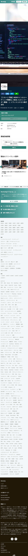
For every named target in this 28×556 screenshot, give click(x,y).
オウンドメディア (4, 306)
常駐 (18, 415)
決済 (11, 408)
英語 (16, 461)
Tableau (2, 458)
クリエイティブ (4, 330)
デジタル (20, 341)
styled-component (4, 439)
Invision (15, 285)
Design (20, 417)
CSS (13, 304)
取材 (20, 287)
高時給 (8, 356)
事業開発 (18, 324)
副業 (2, 287)
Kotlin (19, 421)
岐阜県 (14, 229)
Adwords (20, 385)
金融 (16, 421)
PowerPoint (3, 434)
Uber (13, 328)
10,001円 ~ (3, 277)
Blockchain (8, 450)
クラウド (7, 322)
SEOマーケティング (15, 467)
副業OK (2, 261)
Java (14, 408)
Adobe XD (11, 285)
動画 (22, 324)
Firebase (2, 367)
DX (9, 332)
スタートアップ (17, 263)
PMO (9, 458)
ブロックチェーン (17, 437)
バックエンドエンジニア (6, 239)
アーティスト (8, 365)
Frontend (16, 369)
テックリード (3, 348)
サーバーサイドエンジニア (6, 337)
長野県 (6, 231)
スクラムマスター (15, 345)
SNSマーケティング (5, 426)
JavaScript (11, 343)
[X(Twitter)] (16, 539)
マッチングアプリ (4, 471)
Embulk (15, 471)
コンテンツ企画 (4, 332)
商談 (22, 467)
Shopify (7, 415)
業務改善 (7, 428)
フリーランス (15, 306)
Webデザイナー (19, 361)
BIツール (12, 393)
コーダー (13, 378)
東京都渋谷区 (4, 107)
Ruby (18, 363)
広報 (7, 241)
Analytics (10, 382)
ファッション (11, 339)
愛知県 (6, 225)
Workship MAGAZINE (5, 497)
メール (18, 391)
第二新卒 (2, 404)
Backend (2, 365)
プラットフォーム (14, 319)
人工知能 (2, 345)
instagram (10, 387)
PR (21, 322)
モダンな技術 (14, 354)
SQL (11, 434)
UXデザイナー (15, 452)
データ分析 (3, 385)
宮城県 (14, 231)
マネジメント (19, 359)
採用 (17, 309)
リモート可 (7, 261)
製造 (16, 463)
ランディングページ (5, 389)
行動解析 (11, 424)
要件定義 (2, 461)
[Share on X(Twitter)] (7, 94)
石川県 (2, 234)
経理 (2, 448)
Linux (19, 374)
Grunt (5, 445)
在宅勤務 (14, 398)
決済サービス (20, 465)
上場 (6, 458)
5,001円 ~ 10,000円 (19, 275)
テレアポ (2, 335)
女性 (10, 469)
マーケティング (15, 239)
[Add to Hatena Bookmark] (12, 94)
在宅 (2, 400)
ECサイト (3, 415)
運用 (2, 315)
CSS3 (2, 378)
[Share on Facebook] (3, 94)
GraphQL (13, 367)
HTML (9, 304)
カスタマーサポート (8, 350)
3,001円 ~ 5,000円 (10, 275)
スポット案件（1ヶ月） (10, 266)
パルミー (9, 411)
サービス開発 (18, 434)
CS (4, 400)
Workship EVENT (4, 495)
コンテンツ (13, 326)
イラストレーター (8, 352)
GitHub (2, 428)
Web (16, 374)
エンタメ (14, 363)
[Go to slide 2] (9, 179)
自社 (21, 398)
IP (11, 450)
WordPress (16, 283)
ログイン (19, 1)
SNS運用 (10, 413)
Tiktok (17, 458)
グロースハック (16, 382)
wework (20, 406)
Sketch (6, 285)
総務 (13, 335)
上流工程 (21, 458)
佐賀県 (2, 229)
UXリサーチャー (4, 454)
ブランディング (17, 332)
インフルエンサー (8, 437)
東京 (2, 441)
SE (10, 452)
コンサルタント (4, 339)
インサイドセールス (5, 319)
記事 (14, 359)
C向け (16, 365)
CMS (21, 283)
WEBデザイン (6, 324)
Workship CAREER (5, 499)
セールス (15, 243)
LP (14, 387)
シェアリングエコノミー (6, 328)
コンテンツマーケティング (10, 311)
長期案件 (2, 266)
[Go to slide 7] (15, 179)
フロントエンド (7, 293)
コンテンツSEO (9, 404)
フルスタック (3, 376)
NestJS (10, 439)
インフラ (2, 322)
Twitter (7, 443)
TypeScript (11, 369)
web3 (10, 448)
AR (14, 361)
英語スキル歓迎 (4, 270)
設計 (19, 463)
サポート (9, 302)
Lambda (8, 441)
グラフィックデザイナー (13, 296)
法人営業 (9, 309)
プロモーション (4, 361)
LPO (14, 404)
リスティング (18, 291)
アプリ (2, 311)
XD (16, 300)
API (17, 408)
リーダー (13, 441)
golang (15, 443)
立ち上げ (17, 322)
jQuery (19, 426)
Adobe (2, 352)
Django (2, 354)
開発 (20, 389)
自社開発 (7, 393)
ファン (8, 417)
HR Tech (18, 326)
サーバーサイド (4, 359)
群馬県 (2, 231)
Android (6, 372)
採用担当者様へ (4, 485)
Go (6, 367)
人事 (2, 252)
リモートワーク (9, 317)
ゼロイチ (2, 393)
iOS (7, 363)
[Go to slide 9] (18, 179)
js (17, 389)
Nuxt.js (2, 424)
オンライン (3, 467)
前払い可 (13, 261)
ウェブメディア (4, 382)
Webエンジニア (4, 413)
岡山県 (18, 229)
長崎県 (22, 229)
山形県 (10, 225)
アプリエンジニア (4, 430)
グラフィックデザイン (5, 395)
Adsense (2, 443)
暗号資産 (20, 448)
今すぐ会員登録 (14, 201)
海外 (8, 376)
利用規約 (2, 548)
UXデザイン (15, 317)
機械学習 (11, 341)
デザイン (11, 298)
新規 (19, 402)
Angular (14, 426)
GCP (9, 367)
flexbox (14, 445)
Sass (14, 391)
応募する (14, 147)
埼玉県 (14, 223)
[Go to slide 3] (10, 179)
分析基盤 (11, 471)
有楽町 (13, 458)
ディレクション (4, 296)
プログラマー (3, 463)
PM (12, 283)
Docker (8, 283)
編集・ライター (4, 247)
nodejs (16, 417)
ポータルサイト (14, 376)
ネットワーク (3, 432)
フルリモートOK (4, 263)
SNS (10, 306)
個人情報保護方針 (4, 550)
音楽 (14, 352)
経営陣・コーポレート (8, 252)
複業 (20, 404)
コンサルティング (4, 343)
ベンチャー (12, 324)
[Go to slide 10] (19, 179)
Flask (8, 456)
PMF (17, 330)
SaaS (2, 350)
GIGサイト (3, 506)
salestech (18, 454)
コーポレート (8, 335)
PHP (2, 283)
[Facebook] (12, 539)
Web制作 (15, 400)
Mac (5, 441)
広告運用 (7, 291)
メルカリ (20, 365)
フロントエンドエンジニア (6, 250)
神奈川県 (14, 225)
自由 (6, 398)
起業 (6, 345)
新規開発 (15, 402)
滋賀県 (18, 227)
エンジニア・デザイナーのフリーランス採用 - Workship (14, 513)
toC (13, 365)
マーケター (15, 313)
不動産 (2, 437)
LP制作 (8, 432)
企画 (10, 372)
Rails (17, 404)
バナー (9, 330)
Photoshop (14, 293)
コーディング (7, 378)
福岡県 (22, 223)
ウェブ (10, 398)
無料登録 (24, 1)
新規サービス (15, 337)
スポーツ (2, 402)
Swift (10, 363)
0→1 (21, 391)
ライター (16, 287)
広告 (8, 326)
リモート (18, 315)
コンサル (21, 369)
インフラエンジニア (17, 250)
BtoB (13, 330)
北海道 (10, 227)
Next (17, 367)
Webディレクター (4, 298)
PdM (13, 374)
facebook (12, 291)
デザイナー (3, 241)
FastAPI (21, 456)
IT (19, 330)
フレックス (3, 406)
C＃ (8, 465)
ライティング (3, 289)
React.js (6, 369)
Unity (20, 352)
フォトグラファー (4, 256)
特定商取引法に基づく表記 (5, 552)
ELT (22, 471)
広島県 (18, 223)
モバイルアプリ (15, 469)
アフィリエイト (9, 391)
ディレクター (3, 313)
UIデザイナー (3, 456)
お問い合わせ (3, 546)
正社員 (14, 450)
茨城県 (10, 223)
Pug (21, 445)
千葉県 (19, 225)
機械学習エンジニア (5, 421)
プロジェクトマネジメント (17, 372)
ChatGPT (17, 474)
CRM (12, 332)
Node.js (10, 430)
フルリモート (18, 328)
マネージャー (13, 465)
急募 (17, 261)
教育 (17, 352)
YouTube (11, 443)
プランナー (9, 313)
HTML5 (19, 376)
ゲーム (8, 419)
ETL (19, 471)
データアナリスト (14, 456)
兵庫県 (2, 225)
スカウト (21, 309)
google (17, 441)
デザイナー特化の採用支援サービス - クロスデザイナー (13, 510)
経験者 (17, 413)
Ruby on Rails (8, 354)
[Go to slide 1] (8, 179)
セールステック (12, 454)
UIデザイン (3, 300)
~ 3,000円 (3, 275)
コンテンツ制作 (4, 387)
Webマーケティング (15, 289)
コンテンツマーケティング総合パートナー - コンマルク (14, 518)
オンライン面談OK (4, 268)
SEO (8, 289)
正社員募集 (18, 268)
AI (20, 343)
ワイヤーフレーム (15, 432)
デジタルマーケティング (12, 348)
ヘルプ (2, 483)
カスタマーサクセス (18, 254)
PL (21, 430)
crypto (15, 448)
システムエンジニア (5, 452)
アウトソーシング (13, 428)
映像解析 (16, 424)
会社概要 (2, 544)
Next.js (21, 367)
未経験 (2, 380)
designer (5, 448)
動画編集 (12, 461)
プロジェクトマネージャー (6, 245)
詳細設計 (12, 463)
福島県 (6, 229)
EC (12, 380)
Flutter (2, 372)
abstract (20, 443)
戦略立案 (8, 467)
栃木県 (10, 229)
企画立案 (2, 317)
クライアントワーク (11, 300)
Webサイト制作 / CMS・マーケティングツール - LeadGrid (14, 508)
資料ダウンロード (4, 488)
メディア (12, 322)
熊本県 (22, 231)
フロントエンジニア (5, 408)
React (2, 369)
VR (11, 361)
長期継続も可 (3, 356)
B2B (5, 380)
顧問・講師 (10, 247)
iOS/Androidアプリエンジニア (7, 254)
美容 (8, 434)
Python (15, 341)
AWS (5, 283)
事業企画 (17, 339)
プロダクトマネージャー (6, 374)
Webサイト (20, 400)
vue (18, 398)
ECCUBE (21, 439)
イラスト (10, 359)
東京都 (2, 223)
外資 (20, 350)
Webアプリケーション (15, 395)
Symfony (20, 428)
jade (18, 445)
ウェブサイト (13, 389)
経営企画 (21, 337)
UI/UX (12, 356)
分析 (14, 413)
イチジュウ (12, 474)
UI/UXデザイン (17, 430)
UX (1, 324)
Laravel (2, 304)
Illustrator (19, 293)
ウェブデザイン (17, 380)
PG (8, 463)
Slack (2, 293)
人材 (20, 319)
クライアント (3, 411)
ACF (2, 445)
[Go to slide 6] (14, 179)
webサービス (15, 406)
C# (9, 361)
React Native (13, 415)
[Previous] (1, 167)
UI (22, 291)
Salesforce (17, 343)
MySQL (9, 380)
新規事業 (10, 263)
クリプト (2, 450)
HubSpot (20, 348)
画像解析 (6, 424)
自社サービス (3, 309)
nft (12, 448)
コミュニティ (9, 400)
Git (13, 302)
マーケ (13, 309)
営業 (20, 317)
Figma (2, 285)
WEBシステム (3, 465)
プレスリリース (9, 402)
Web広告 (2, 291)
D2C (14, 434)
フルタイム (9, 406)
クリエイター (3, 417)
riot (11, 445)
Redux (12, 417)
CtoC (22, 326)
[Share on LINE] (16, 94)
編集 (16, 304)
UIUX (20, 313)
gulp (8, 445)
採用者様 (13, 1)
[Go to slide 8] (17, 179)
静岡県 (6, 227)
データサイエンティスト (15, 241)
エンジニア (13, 315)
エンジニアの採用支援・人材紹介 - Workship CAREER (13, 515)
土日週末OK (12, 268)
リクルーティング (4, 469)
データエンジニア (4, 341)
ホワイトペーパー (18, 298)
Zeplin (19, 285)
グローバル (16, 350)
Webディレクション (15, 419)
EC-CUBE (16, 439)
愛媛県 (14, 227)
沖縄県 (22, 227)
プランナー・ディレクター (6, 243)
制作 (11, 426)
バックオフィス (10, 287)
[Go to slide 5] (13, 179)
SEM (16, 385)
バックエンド (6, 315)
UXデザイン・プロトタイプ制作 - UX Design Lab (17, 506)
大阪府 (6, 223)
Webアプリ (3, 363)
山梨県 (10, 231)
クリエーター (3, 326)
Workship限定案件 (4, 474)
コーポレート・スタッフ (18, 245)
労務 (5, 287)
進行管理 (2, 391)
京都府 (2, 227)
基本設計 (7, 461)
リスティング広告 (10, 385)
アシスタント (3, 302)
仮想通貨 (12, 421)
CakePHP (18, 378)
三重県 (18, 231)
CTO (10, 345)
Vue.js (16, 356)
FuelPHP (2, 398)
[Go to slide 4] (11, 179)
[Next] (27, 167)
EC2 (6, 304)
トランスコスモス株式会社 (6, 91)
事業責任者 (14, 411)
